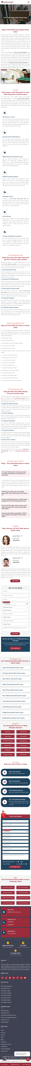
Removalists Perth (5, 988)
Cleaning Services (5, 1013)
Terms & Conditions (5, 1048)
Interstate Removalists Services (8, 1015)
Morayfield (23, 736)
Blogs (2, 1039)
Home (9, 19)
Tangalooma (23, 741)
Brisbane (15, 19)
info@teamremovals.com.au (22, 451)
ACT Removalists (8, 887)
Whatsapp (27, 1064)
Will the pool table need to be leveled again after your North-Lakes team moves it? (14, 493)
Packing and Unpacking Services (8, 1017)
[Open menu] (28, 2)
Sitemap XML (4, 1046)
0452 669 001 (4, 451)
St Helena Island (8, 741)
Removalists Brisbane (6, 995)
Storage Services (5, 1019)
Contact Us (3, 1042)
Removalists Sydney (6, 1000)
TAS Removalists (8, 903)
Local (24, 864)
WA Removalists (23, 903)
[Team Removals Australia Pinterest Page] (18, 977)
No (20, 861)
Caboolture (23, 731)
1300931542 (26, 449)
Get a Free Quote (15, 816)
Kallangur (8, 750)
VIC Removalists (23, 892)
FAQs (2, 1037)
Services (3, 1035)
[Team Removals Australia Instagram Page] (6, 977)
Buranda (7, 731)
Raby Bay (8, 736)
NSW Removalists (7, 897)
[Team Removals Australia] (7, 2)
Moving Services (5, 1010)
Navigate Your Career (6, 1044)
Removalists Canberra (6, 1002)
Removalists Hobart (5, 990)
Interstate (18, 864)
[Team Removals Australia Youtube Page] (25, 977)
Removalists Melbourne (6, 986)
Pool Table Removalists (19, 398)
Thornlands (23, 754)
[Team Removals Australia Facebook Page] (3, 977)
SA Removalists (7, 892)
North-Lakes (21, 19)
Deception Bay (7, 754)
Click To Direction (12, 933)
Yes (17, 861)
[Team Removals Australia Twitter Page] (10, 977)
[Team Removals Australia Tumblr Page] (21, 977)
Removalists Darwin (6, 997)
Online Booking (4, 1022)
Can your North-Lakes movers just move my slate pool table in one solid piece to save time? (14, 473)
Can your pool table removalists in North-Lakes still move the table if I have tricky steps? (14, 514)
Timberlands (23, 745)
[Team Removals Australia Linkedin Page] (14, 977)
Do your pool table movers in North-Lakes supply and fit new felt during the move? (14, 500)
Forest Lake (7, 745)
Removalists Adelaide (6, 993)
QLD (12, 19)
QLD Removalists (23, 897)
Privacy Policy (4, 1051)
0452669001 (11, 924)
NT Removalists (23, 887)
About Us (3, 1032)
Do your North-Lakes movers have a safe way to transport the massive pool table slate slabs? (14, 507)
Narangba (23, 750)
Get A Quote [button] (4, 1064)
